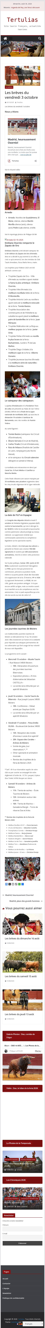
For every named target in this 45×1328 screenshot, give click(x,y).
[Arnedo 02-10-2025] (14, 240)
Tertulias (22, 20)
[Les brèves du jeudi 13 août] (22, 991)
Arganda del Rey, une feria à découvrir (25, 7)
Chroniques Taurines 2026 (23, 1198)
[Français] (17, 1324)
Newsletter (7, 1293)
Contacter (6, 1283)
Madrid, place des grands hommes (24, 901)
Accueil (5, 1279)
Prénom (6, 1225)
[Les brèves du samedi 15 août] (22, 953)
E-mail (5, 1233)
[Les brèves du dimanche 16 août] (22, 915)
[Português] (20, 1324)
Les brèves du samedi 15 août (21, 976)
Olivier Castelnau (15, 1207)
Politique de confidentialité (13, 1298)
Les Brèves (9, 87)
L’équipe (6, 1288)
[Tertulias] (5, 38)
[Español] (22, 1324)
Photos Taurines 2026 (17, 1159)
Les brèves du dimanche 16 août (22, 938)
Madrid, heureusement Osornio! (19, 895)
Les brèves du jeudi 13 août (19, 1014)
